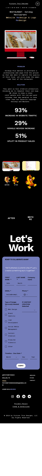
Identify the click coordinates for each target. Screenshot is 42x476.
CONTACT (32, 380)
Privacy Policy (21, 404)
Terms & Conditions (21, 406)
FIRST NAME (8, 278)
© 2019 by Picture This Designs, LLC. (21, 415)
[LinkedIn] (23, 396)
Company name (31, 278)
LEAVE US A (9, 389)
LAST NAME (20, 278)
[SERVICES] (38, 375)
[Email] (29, 396)
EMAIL (8, 291)
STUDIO (32, 377)
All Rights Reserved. (21, 417)
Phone (25, 291)
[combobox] (29, 310)
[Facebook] (18, 396)
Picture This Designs (18, 3)
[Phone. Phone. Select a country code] (25, 294)
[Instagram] (12, 396)
